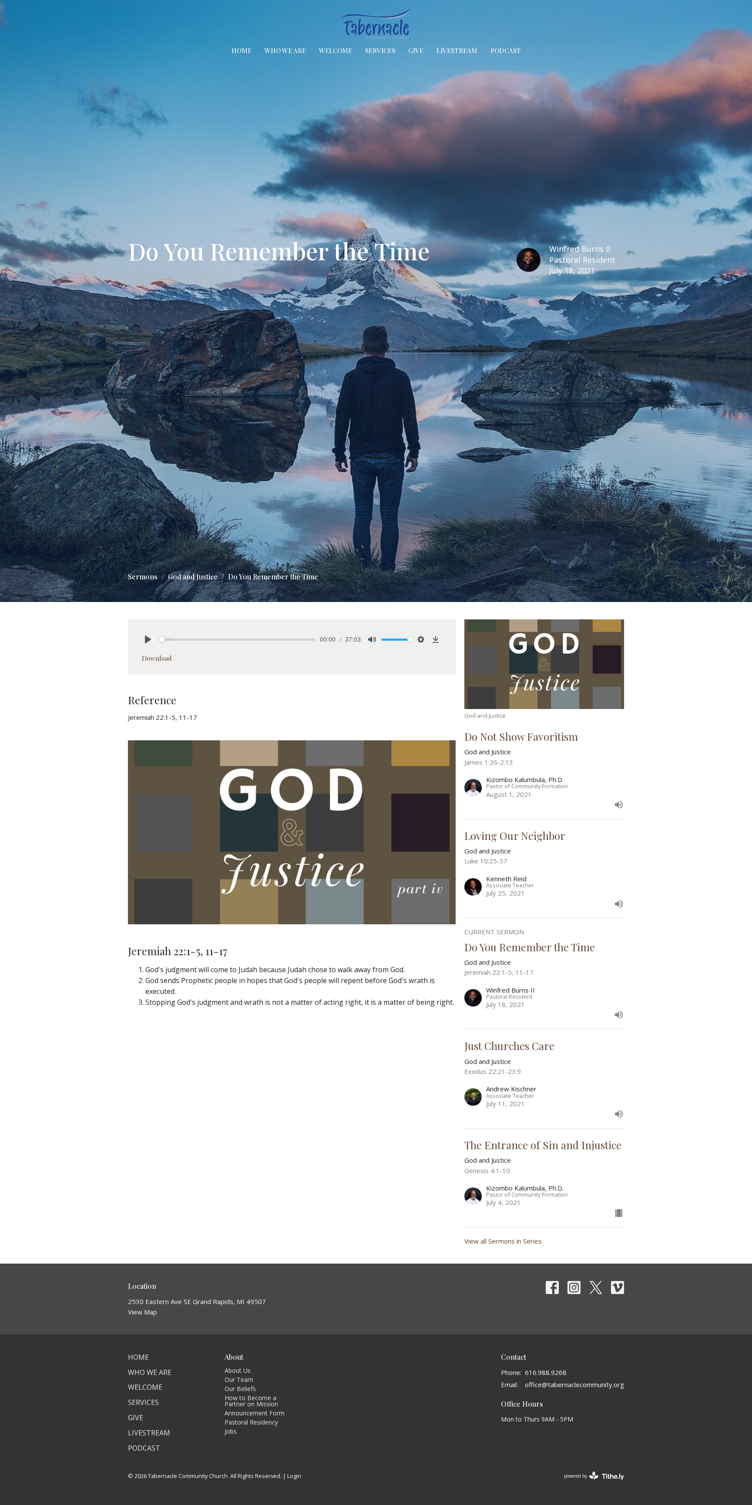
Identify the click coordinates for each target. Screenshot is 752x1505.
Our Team (239, 1379)
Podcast (505, 50)
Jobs (231, 1431)
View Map (142, 1312)
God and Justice (193, 576)
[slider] (237, 639)
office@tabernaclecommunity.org (574, 1384)
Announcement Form (255, 1413)
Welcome (335, 50)
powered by (589, 1483)
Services (380, 50)
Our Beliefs (240, 1389)
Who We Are (285, 50)
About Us (238, 1370)
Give (415, 50)
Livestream (456, 50)
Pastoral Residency (251, 1422)
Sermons (143, 576)
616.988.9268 (546, 1372)
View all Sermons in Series (503, 1241)
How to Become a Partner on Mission (251, 1401)
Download (157, 658)
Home (242, 50)
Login (294, 1476)
